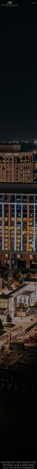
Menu (35, 3)
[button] (33, 3)
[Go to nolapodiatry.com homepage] (9, 4)
